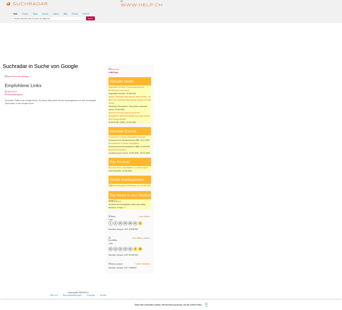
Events (45, 13)
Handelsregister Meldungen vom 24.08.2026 (132, 185)
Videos (56, 13)
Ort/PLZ (86, 13)
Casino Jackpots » (143, 264)
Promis (75, 13)
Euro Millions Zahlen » (141, 238)
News (35, 13)
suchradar (29, 4)
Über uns (54, 295)
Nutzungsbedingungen (72, 295)
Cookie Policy (196, 304)
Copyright (91, 295)
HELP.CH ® (12, 92)
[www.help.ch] (142, 4)
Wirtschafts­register (15, 94)
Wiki (65, 13)
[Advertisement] (171, 42)
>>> (124, 208)
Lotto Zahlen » (145, 216)
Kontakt (103, 295)
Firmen (25, 13)
